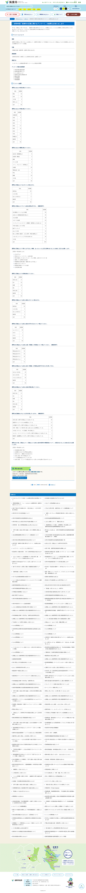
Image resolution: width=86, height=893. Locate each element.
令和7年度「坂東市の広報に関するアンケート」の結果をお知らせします (26, 544)
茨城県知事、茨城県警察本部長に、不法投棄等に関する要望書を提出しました (59, 792)
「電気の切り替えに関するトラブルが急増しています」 (57, 784)
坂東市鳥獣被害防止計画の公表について (21, 585)
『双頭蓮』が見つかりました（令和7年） (54, 588)
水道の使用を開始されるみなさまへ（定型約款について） (25, 814)
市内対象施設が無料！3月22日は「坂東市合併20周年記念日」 (26, 615)
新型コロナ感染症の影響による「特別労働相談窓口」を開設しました (27, 810)
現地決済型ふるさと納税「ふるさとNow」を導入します (57, 704)
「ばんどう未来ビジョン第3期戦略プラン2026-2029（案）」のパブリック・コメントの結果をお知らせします (26, 557)
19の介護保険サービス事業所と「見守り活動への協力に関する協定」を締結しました (27, 760)
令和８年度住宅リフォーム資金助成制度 (21, 603)
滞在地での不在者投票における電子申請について (56, 580)
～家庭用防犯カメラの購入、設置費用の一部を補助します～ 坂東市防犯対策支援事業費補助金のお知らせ (60, 525)
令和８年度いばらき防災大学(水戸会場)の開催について (24, 521)
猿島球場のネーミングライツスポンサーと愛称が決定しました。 (27, 675)
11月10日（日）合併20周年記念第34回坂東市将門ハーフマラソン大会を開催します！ (59, 671)
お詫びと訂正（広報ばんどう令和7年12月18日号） (56, 543)
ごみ (24, 9)
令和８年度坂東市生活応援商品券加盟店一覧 (55, 540)
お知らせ (26, 18)
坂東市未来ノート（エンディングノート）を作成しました (58, 709)
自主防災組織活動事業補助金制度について (54, 518)
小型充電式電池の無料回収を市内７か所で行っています (57, 591)
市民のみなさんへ (19, 18)
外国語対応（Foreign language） (52, 787)
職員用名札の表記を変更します (52, 655)
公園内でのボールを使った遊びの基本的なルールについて (58, 667)
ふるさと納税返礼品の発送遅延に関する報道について (24, 607)
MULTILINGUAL (76, 8)
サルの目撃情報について (17, 625)
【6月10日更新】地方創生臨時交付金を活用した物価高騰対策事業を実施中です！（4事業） (59, 535)
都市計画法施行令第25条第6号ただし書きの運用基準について (59, 680)
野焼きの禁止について (17, 709)
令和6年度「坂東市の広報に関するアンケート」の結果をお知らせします (59, 638)
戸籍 (34, 9)
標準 (68, 8)
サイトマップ (69, 874)
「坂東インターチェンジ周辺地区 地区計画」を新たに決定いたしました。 (59, 514)
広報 (20, 9)
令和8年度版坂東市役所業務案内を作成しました (56, 595)
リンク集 (16, 874)
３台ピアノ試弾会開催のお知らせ (52, 503)
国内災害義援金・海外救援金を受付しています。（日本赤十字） (59, 749)
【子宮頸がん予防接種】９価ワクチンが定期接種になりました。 (59, 712)
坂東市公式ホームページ (16, 2)
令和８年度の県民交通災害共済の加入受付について (24, 540)
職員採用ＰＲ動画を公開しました (19, 670)
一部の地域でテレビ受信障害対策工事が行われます (56, 828)
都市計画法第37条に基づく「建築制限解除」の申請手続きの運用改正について (27, 765)
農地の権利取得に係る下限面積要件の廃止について (24, 717)
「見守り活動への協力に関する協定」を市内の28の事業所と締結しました (27, 691)
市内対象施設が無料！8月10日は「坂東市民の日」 (23, 680)
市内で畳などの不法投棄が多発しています (21, 662)
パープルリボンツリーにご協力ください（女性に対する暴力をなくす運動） (27, 648)
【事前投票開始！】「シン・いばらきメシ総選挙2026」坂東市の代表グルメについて (27, 504)
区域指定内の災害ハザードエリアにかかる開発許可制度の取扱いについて (59, 765)
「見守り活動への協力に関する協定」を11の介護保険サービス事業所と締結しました (27, 723)
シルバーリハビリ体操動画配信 (19, 806)
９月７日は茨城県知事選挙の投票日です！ (21, 576)
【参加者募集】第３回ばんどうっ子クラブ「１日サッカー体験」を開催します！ (27, 728)
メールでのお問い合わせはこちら (19, 477)
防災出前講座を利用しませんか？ (19, 836)
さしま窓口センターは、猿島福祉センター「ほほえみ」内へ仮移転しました (59, 643)
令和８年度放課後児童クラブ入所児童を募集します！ (57, 561)
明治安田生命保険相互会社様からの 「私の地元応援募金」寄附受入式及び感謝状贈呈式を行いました (59, 648)
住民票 (29, 9)
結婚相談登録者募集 (16, 659)
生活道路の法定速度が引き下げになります (54, 498)
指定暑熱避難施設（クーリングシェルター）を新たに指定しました (59, 663)
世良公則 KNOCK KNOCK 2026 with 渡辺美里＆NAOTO (57, 585)
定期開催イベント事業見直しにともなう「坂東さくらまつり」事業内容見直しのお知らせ (27, 824)
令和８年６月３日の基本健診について (20, 513)
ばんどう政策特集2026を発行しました (21, 667)
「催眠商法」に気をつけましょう (19, 769)
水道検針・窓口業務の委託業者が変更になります (23, 781)
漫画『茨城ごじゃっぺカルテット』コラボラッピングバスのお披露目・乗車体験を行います (59, 572)
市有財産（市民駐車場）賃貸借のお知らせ (54, 759)
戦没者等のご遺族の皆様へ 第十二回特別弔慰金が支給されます (27, 551)
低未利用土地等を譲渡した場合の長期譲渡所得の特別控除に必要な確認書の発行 (59, 797)
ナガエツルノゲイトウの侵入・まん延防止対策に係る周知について (27, 499)
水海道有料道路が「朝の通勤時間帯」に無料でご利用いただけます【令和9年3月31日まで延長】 (27, 802)
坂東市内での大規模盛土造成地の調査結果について (24, 831)
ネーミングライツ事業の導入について (53, 687)
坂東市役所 (18, 880)
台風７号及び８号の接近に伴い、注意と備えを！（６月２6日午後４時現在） (26, 509)
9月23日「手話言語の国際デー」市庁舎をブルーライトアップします (59, 567)
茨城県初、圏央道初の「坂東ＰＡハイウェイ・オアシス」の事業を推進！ (27, 705)
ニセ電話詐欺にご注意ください (19, 772)
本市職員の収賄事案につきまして (19, 591)
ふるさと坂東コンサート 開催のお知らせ (54, 521)
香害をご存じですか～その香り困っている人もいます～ (57, 690)
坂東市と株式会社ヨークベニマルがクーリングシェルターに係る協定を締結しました (59, 676)
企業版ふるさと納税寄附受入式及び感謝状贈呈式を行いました (59, 607)
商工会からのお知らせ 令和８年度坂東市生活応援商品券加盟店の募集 (59, 530)
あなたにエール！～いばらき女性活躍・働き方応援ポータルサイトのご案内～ (27, 740)
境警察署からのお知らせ (17, 796)
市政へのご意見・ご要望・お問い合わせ (30, 874)
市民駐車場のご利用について (51, 769)
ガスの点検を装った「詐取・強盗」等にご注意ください (57, 772)
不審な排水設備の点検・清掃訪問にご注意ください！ (57, 823)
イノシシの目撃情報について (51, 814)
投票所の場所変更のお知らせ (51, 576)
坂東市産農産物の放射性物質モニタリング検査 (55, 836)
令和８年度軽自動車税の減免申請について (21, 598)
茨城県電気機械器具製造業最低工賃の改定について (56, 736)
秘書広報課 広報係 (35, 471)
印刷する (53, 484)
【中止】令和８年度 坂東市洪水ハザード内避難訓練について (59, 508)
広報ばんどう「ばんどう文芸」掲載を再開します (56, 622)
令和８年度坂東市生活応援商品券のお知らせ (22, 518)
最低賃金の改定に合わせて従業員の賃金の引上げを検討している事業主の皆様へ (27, 745)
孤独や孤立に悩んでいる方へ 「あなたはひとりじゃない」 (58, 754)
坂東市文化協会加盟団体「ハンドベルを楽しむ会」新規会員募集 (27, 732)
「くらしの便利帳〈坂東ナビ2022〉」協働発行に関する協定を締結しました (27, 777)
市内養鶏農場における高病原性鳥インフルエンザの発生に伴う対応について (59, 723)
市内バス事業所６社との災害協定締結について (55, 776)
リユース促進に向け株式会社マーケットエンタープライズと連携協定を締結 (27, 581)
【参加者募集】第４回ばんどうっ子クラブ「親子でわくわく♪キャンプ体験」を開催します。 (26, 755)
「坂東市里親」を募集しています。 (20, 571)
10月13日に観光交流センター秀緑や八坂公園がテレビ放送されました (59, 740)
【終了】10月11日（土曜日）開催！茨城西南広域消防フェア (26, 566)
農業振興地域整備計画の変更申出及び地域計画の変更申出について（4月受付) (59, 599)
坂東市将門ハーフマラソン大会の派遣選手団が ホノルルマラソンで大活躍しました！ (27, 700)
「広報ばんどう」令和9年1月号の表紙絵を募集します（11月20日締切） (27, 713)
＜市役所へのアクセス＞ (68, 860)
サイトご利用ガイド (46, 874)
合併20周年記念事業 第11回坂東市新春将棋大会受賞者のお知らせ (26, 629)
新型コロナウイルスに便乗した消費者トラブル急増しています (59, 806)
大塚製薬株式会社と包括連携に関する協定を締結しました (25, 787)
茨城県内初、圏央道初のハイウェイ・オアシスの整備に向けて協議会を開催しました (59, 718)
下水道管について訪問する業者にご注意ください (23, 622)
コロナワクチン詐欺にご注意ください (53, 781)
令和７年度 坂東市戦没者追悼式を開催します (55, 548)
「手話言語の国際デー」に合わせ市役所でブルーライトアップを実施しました (27, 750)
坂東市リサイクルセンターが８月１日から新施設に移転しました (59, 809)
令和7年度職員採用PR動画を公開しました (21, 588)
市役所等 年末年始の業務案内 (51, 727)
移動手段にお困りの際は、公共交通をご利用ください (24, 736)
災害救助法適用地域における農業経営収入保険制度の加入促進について (27, 819)
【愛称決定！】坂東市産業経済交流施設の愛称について (57, 652)
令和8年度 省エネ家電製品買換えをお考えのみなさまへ (25, 524)
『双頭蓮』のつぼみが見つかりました (20, 791)
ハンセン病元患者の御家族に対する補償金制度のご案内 (57, 618)
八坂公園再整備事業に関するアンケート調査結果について (25, 534)
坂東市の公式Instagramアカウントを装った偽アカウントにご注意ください (26, 562)
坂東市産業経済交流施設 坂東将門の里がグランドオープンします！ (59, 611)
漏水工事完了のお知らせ (17, 595)
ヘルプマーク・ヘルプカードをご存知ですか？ (22, 548)
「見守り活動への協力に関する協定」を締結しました (24, 784)
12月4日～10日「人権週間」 (51, 732)
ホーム (12, 18)
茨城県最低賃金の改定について (52, 744)
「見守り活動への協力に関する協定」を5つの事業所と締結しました (26, 530)
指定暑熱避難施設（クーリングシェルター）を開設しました (58, 603)
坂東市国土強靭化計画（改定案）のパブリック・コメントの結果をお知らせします (59, 552)
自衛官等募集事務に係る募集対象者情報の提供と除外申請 (25, 687)
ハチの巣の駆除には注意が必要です (20, 828)
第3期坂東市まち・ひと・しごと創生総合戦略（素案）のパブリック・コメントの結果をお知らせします (59, 557)
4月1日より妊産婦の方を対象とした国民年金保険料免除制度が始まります (59, 819)
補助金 (38, 9)
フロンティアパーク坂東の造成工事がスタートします (57, 684)
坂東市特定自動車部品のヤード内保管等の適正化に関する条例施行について (59, 832)
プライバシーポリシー (58, 874)
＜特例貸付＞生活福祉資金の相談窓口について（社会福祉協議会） (59, 802)
